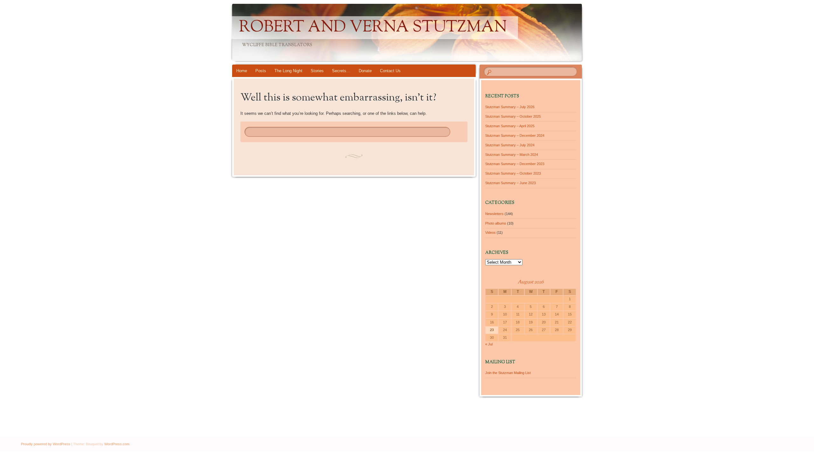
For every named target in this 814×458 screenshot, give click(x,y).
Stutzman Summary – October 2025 (513, 116)
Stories (317, 70)
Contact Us (390, 70)
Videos (490, 232)
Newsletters (494, 214)
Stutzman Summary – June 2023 (510, 183)
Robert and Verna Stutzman (373, 27)
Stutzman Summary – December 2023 (514, 164)
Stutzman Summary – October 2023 (513, 173)
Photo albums (495, 223)
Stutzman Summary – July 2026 (510, 107)
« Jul (489, 344)
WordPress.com (116, 444)
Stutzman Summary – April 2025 (510, 126)
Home (241, 70)
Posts (260, 70)
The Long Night (288, 70)
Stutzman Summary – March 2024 (511, 154)
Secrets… (341, 70)
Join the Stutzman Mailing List (508, 373)
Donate (365, 70)
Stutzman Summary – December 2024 (514, 135)
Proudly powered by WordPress (45, 444)
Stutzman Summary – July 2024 (510, 145)
